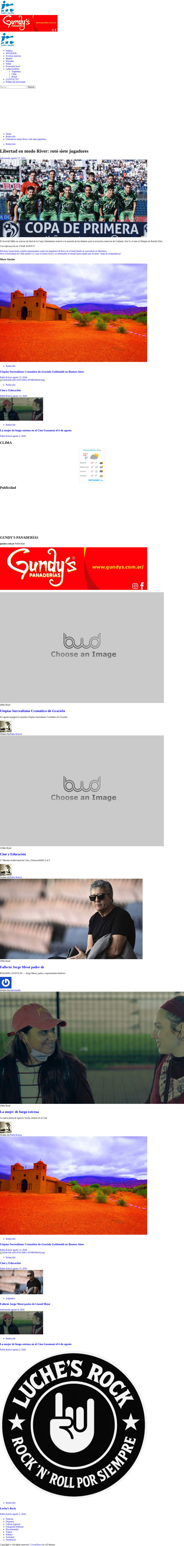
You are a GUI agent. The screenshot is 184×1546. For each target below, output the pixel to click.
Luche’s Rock (8, 1508)
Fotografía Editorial (14, 1527)
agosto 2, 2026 (19, 436)
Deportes (10, 61)
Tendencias (11, 1539)
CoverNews (36, 1544)
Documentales (12, 1529)
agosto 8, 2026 (17, 1309)
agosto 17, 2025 (18, 158)
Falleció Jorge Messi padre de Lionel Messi (25, 1304)
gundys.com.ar (7, 543)
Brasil (14, 76)
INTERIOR (11, 53)
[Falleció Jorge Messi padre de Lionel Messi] (21, 1293)
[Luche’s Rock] (73, 1498)
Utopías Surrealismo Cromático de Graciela (32, 711)
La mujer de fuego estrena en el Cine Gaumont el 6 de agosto (36, 430)
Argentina (16, 71)
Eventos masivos (13, 56)
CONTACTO (12, 79)
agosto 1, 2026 (19, 1514)
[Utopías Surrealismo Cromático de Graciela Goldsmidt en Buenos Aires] (73, 361)
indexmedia (5, 158)
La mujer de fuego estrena (19, 1112)
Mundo (9, 58)
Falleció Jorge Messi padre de (22, 967)
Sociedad (10, 1537)
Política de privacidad (15, 82)
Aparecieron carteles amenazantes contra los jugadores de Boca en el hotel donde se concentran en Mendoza (53, 251)
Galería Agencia (13, 1524)
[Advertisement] (92, 110)
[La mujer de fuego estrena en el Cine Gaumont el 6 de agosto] (21, 420)
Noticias (9, 1519)
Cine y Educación (10, 390)
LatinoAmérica (12, 69)
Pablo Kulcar (6, 377)
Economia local (13, 66)
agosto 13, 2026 (20, 377)
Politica (9, 50)
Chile (14, 74)
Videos (9, 1532)
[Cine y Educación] (22, 380)
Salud (8, 63)
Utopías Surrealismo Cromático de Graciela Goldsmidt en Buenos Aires (42, 371)
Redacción (10, 144)
